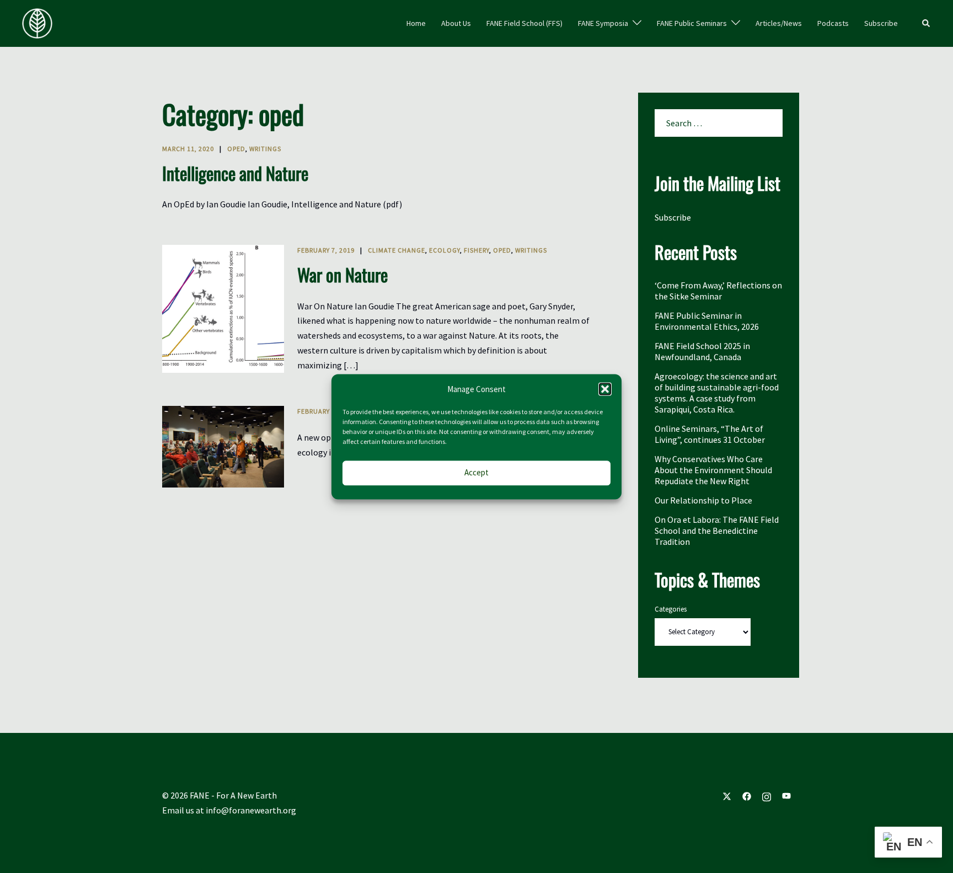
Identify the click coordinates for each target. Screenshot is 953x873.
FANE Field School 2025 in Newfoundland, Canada (702, 351)
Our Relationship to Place (703, 500)
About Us (456, 23)
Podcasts (833, 23)
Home (416, 23)
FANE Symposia (603, 23)
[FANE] (37, 22)
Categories (671, 609)
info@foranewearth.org (251, 810)
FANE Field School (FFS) (524, 23)
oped (236, 148)
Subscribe (881, 23)
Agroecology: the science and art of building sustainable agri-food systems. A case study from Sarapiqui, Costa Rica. (717, 393)
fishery (476, 250)
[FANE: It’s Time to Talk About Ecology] (223, 447)
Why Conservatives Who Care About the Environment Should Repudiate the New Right (713, 469)
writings (265, 148)
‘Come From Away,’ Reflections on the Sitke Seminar (718, 291)
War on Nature (342, 274)
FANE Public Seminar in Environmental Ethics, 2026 (707, 321)
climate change (396, 250)
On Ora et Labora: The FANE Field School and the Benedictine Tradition (717, 530)
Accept (476, 473)
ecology (444, 250)
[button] (605, 389)
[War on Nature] (223, 309)
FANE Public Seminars (692, 23)
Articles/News (779, 23)
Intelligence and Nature (235, 173)
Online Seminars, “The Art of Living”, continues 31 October (710, 434)
